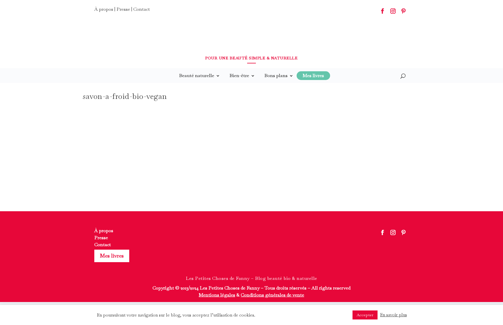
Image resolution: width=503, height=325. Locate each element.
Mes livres (112, 255)
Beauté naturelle (196, 75)
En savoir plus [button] (393, 314)
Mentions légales (217, 295)
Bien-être (239, 75)
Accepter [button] (365, 314)
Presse (123, 9)
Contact (141, 9)
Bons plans (276, 75)
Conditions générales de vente (272, 295)
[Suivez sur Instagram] (393, 11)
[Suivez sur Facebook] (382, 11)
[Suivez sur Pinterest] (403, 11)
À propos (103, 9)
